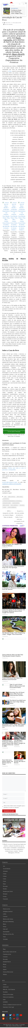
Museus (4, 964)
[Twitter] (10, 1016)
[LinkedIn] (17, 1016)
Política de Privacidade (8, 994)
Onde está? (5, 929)
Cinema (4, 873)
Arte (4, 866)
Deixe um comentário (9, 24)
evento (10, 71)
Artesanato (5, 871)
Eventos (4, 896)
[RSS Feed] (3, 1016)
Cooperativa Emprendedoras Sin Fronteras (12, 500)
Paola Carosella (14, 505)
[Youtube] (21, 1016)
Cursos (4, 881)
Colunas (4, 876)
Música (4, 924)
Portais (4, 966)
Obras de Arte (6, 505)
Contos (4, 878)
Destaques (5, 893)
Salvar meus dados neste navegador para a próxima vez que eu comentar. (14, 806)
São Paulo (22, 505)
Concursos (5, 956)
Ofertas (4, 926)
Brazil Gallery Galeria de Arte (9, 951)
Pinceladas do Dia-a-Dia (8, 934)
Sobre (4, 999)
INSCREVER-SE (7, 961)
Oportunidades (6, 931)
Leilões (4, 914)
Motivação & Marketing (8, 921)
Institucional (5, 987)
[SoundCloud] (14, 1019)
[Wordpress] (10, 1019)
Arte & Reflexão (6, 868)
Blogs (4, 949)
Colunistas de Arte (7, 954)
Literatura (5, 916)
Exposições (5, 899)
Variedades (5, 939)
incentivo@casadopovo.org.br (9, 482)
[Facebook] (7, 1016)
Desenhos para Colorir (8, 891)
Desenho (5, 888)
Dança (4, 883)
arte (5, 496)
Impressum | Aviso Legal (8, 1007)
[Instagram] (17, 1019)
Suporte (4, 969)
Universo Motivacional (8, 971)
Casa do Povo (6, 498)
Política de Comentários (8, 997)
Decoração (5, 886)
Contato (4, 984)
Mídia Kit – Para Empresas (9, 989)
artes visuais (19, 496)
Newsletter (5, 992)
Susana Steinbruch (12, 507)
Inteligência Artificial (7, 911)
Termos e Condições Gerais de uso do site (12, 1004)
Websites (5, 974)
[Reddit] (3, 1019)
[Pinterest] (14, 1016)
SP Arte (4, 507)
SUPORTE (5, 1002)
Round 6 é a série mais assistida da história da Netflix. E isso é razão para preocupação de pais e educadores (19, 517)
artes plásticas (11, 496)
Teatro (4, 936)
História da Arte (6, 909)
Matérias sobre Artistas (8, 919)
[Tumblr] (7, 1019)
